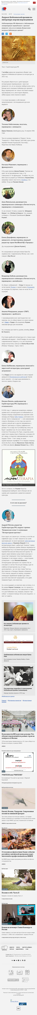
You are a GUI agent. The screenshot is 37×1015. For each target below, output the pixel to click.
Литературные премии (19, 14)
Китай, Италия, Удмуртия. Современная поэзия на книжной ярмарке (18, 812)
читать (18, 947)
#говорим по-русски (17, 782)
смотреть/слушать (27, 947)
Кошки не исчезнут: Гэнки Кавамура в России (17, 928)
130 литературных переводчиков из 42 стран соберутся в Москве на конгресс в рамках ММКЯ (18, 742)
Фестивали (4, 710)
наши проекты (19, 949)
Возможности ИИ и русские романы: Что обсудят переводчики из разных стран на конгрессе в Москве (18, 736)
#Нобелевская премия (8, 696)
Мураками (30, 287)
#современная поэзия (11, 823)
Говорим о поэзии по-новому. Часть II (12, 896)
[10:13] (18, 711)
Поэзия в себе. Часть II (10, 893)
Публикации (5, 868)
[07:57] (18, 752)
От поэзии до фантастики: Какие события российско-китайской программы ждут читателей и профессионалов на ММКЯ (18, 854)
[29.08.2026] (18, 789)
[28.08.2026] (18, 829)
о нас (27, 949)
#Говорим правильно (7, 782)
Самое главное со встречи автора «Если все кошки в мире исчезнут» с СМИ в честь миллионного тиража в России (18, 933)
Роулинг (13, 287)
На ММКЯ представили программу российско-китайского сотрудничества (18, 860)
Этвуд (7, 322)
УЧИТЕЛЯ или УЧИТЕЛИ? (12, 775)
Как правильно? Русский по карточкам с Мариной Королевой (16, 779)
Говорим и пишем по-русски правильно (11, 750)
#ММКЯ (3, 746)
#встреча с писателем (20, 937)
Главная (4, 700)
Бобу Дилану (19, 417)
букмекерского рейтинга (18, 377)
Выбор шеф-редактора (7, 787)
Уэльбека (24, 180)
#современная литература (8, 937)
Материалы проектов (14, 700)
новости (12, 947)
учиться (12, 949)
